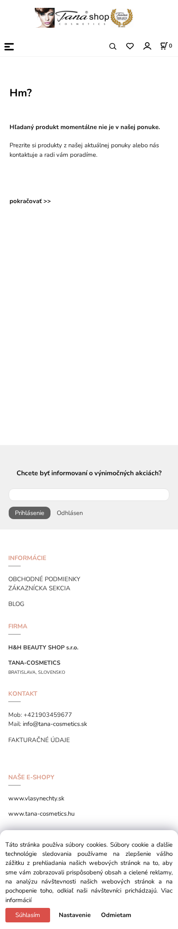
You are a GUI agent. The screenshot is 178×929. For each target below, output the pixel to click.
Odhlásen (70, 513)
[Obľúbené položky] (130, 46)
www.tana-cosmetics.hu (41, 813)
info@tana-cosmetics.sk (55, 724)
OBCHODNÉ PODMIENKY (44, 579)
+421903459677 (48, 715)
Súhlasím (27, 915)
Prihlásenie (29, 513)
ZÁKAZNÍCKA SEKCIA (39, 588)
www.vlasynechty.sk (36, 798)
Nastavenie (75, 915)
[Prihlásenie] (147, 46)
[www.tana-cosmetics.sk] (85, 17)
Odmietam (116, 915)
